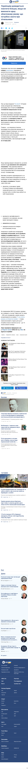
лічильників (9, 70)
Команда (16, 665)
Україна (3, 334)
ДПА (15, 713)
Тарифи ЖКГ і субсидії (10, 334)
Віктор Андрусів (5, 580)
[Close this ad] (27, 768)
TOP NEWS (4, 473)
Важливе (4, 397)
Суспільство (17, 683)
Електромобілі (17, 724)
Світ (2, 681)
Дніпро (15, 692)
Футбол (2, 701)
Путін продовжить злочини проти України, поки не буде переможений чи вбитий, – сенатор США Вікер (9, 440)
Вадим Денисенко (5, 624)
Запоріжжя (3, 692)
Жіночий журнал (4, 759)
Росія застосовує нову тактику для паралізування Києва (10, 577)
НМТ (15, 715)
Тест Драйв (3, 724)
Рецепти (3, 733)
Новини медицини (5, 748)
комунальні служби (23, 334)
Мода (15, 756)
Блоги (2, 683)
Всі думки (3, 655)
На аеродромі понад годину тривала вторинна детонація (14, 519)
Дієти (2, 735)
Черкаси (3, 694)
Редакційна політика (5, 337)
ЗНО (2, 715)
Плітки (15, 754)
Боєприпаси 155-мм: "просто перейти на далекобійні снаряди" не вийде (10, 648)
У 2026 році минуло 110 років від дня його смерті (12, 419)
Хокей (2, 703)
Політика (16, 678)
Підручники (16, 711)
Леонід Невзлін (4, 598)
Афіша (2, 754)
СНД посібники (4, 718)
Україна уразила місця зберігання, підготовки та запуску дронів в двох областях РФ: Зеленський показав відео (13, 503)
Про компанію (4, 665)
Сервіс (15, 726)
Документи (16, 669)
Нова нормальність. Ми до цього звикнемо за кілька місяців (10, 621)
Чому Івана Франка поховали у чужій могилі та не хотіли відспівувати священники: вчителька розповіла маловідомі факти (14, 415)
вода (17, 334)
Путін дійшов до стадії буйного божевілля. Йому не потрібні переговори (9, 595)
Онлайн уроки (4, 713)
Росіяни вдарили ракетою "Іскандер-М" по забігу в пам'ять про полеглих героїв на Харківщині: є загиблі (13, 491)
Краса (2, 756)
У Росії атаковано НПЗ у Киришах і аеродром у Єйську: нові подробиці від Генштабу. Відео (12, 516)
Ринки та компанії (5, 741)
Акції (2, 726)
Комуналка (16, 22)
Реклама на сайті (4, 669)
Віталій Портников (5, 588)
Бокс (15, 703)
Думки (3, 573)
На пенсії (17, 104)
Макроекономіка (17, 741)
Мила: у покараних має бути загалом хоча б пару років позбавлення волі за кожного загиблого (9, 638)
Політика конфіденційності (19, 667)
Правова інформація (5, 667)
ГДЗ (2, 711)
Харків (15, 690)
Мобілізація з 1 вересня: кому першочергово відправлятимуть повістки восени (10, 427)
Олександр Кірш (5, 642)
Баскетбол (16, 701)
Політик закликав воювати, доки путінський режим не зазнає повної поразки (9, 445)
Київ (2, 690)
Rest (2, 570)
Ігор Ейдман (4, 630)
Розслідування (18, 681)
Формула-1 (3, 705)
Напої (15, 733)
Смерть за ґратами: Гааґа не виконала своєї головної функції (9, 586)
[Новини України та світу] (3, 393)
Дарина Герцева (9, 22)
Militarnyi (3, 651)
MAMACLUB (16, 748)
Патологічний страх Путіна (8, 628)
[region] (14, 92)
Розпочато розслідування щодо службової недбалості (13, 495)
